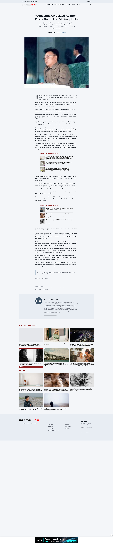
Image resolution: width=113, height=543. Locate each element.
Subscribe (89, 1)
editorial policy (56, 312)
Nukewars (54, 4)
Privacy (85, 438)
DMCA (93, 438)
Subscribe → (86, 430)
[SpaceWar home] (29, 5)
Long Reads (68, 4)
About (78, 4)
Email (46, 278)
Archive (74, 4)
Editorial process (63, 32)
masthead (46, 289)
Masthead (67, 424)
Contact (66, 430)
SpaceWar (48, 4)
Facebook (42, 278)
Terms (89, 438)
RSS (88, 432)
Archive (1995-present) (53, 430)
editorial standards (38, 289)
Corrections (67, 428)
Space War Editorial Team (53, 32)
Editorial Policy (68, 426)
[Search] (90, 5)
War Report (61, 4)
